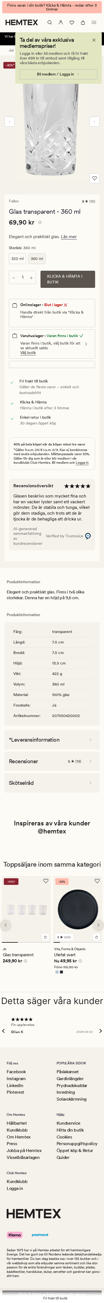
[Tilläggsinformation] (39, 223)
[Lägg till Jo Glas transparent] (45, 937)
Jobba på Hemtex (24, 1150)
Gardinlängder (70, 1078)
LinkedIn (15, 1085)
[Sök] (49, 22)
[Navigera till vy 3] (42, 942)
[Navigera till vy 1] (10, 942)
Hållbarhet (17, 1123)
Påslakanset (68, 1071)
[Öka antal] (31, 277)
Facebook (16, 1071)
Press (12, 1143)
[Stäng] (94, 40)
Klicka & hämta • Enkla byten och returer (52, 1294)
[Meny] (94, 22)
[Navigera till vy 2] (26, 942)
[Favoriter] (71, 22)
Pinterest (15, 1092)
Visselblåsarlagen (23, 1157)
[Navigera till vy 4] (77, 942)
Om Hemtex (19, 1137)
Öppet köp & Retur (75, 1150)
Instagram (16, 1078)
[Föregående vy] (9, 122)
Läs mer (69, 236)
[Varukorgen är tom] (82, 22)
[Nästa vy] (95, 122)
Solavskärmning (72, 1099)
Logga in (82, 463)
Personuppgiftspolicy (77, 1143)
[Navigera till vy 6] (91, 942)
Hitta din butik (70, 1130)
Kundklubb (17, 1130)
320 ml (17, 258)
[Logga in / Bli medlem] (60, 22)
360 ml (37, 258)
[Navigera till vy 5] (84, 942)
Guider (63, 1157)
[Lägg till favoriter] (95, 178)
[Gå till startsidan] (22, 22)
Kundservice (68, 1123)
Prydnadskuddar (72, 1085)
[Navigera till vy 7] (98, 942)
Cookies (64, 1137)
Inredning (66, 1092)
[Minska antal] (13, 277)
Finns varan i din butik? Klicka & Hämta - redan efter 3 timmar (52, 7)
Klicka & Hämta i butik (64, 279)
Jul (11, 50)
